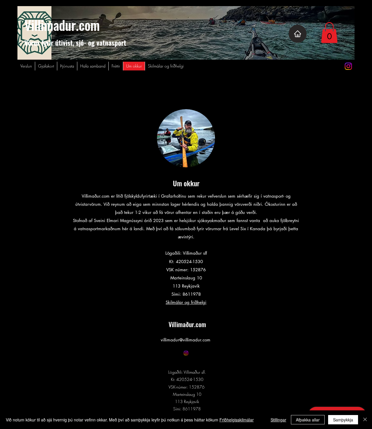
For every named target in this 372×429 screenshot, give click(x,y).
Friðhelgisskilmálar (236, 420)
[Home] (298, 34)
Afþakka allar (308, 420)
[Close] (365, 419)
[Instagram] (348, 66)
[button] (329, 32)
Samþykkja (343, 420)
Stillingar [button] (278, 420)
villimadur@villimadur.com (185, 340)
